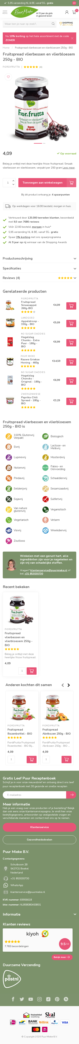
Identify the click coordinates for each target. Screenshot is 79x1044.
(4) (40, 67)
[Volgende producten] (69, 685)
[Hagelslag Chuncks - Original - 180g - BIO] (10, 380)
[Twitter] (22, 1000)
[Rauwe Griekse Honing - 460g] (10, 361)
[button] (67, 12)
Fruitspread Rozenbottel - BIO (20, 732)
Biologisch (57, 436)
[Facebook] (13, 1000)
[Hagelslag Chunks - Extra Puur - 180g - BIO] (10, 342)
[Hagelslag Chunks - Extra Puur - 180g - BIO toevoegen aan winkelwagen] (71, 342)
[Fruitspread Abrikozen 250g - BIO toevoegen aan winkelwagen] (66, 759)
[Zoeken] (53, 24)
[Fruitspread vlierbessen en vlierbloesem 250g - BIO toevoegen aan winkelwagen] (32, 671)
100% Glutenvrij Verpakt (24, 436)
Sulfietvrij (56, 499)
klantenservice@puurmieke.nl (48, 570)
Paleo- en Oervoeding (58, 468)
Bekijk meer (60, 957)
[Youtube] (30, 1000)
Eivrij (17, 447)
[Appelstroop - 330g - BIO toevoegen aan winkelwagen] (71, 323)
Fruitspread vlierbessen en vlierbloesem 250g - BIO (44, 47)
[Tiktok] (48, 1000)
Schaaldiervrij (59, 478)
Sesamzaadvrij (60, 488)
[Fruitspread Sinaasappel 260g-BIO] (10, 305)
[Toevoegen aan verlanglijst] (8, 77)
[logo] (34, 12)
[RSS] (66, 1000)
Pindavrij (19, 478)
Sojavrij (18, 499)
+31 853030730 (33, 573)
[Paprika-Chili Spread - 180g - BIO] (10, 400)
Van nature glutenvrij (20, 509)
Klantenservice (39, 827)
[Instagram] (39, 1000)
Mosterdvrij (58, 457)
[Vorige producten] (62, 685)
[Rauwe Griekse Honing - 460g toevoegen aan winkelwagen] (71, 362)
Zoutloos (19, 541)
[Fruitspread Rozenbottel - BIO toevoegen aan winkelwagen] (32, 759)
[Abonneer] (71, 795)
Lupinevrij (20, 457)
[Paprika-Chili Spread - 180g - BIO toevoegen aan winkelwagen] (71, 401)
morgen (37, 227)
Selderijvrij (20, 488)
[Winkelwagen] (74, 12)
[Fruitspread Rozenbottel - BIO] (22, 707)
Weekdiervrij (59, 530)
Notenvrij (19, 468)
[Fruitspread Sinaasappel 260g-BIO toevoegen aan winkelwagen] (71, 306)
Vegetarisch (21, 520)
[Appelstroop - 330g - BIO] (10, 322)
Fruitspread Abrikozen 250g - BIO (56, 732)
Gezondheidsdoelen (39, 839)
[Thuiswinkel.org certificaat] (32, 1015)
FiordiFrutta (11, 67)
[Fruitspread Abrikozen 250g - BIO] (56, 707)
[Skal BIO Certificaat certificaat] (50, 1015)
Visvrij (17, 530)
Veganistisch (58, 509)
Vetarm (55, 520)
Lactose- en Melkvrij (58, 447)
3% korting (23, 237)
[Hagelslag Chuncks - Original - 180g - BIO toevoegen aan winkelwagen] (71, 381)
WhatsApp (16, 885)
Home (6, 47)
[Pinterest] (57, 1000)
